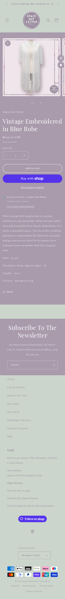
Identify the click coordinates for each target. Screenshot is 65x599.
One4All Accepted (17, 428)
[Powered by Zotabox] (61, 65)
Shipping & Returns (19, 420)
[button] (7, 20)
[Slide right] (40, 103)
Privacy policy (47, 586)
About (10, 379)
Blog (9, 436)
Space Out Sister (30, 581)
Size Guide (13, 403)
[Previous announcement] (7, 4)
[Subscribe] (54, 365)
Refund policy (29, 586)
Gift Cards (13, 412)
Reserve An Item (17, 395)
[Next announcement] (58, 4)
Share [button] (9, 291)
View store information (20, 206)
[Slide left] (25, 103)
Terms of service (34, 591)
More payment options (32, 187)
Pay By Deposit (16, 387)
